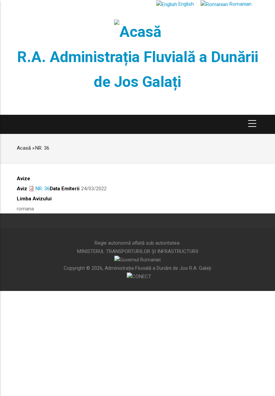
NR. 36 (43, 189)
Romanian (240, 4)
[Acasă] (137, 31)
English (185, 4)
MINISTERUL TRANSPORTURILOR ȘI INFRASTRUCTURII (137, 251)
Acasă (24, 148)
